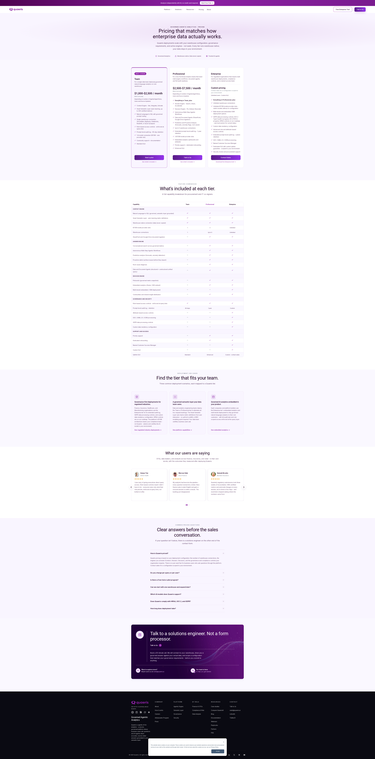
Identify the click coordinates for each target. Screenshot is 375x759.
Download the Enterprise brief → (226, 162)
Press (156, 721)
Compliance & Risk (198, 710)
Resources (190, 9)
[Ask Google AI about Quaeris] (149, 712)
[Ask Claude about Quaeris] (140, 712)
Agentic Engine (178, 706)
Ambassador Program (162, 718)
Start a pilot (149, 157)
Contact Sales (226, 157)
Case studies (215, 706)
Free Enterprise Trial (343, 9)
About (209, 9)
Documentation (216, 718)
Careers (157, 714)
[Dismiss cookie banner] (223, 742)
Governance (178, 714)
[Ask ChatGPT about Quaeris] (132, 712)
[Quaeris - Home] (16, 9)
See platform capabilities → (182, 430)
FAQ (212, 733)
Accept (218, 751)
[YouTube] (244, 755)
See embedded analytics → (220, 430)
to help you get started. (203, 671)
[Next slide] (244, 487)
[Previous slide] (131, 487)
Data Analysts (196, 714)
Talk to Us (360, 9)
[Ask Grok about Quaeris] (145, 712)
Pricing (201, 9)
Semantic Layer (178, 710)
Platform (167, 9)
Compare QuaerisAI (217, 710)
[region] (187, 279)
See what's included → (149, 162)
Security (176, 718)
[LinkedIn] (229, 755)
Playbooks (214, 725)
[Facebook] (239, 755)
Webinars (214, 721)
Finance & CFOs (197, 706)
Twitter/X (233, 718)
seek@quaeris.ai (158, 671)
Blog (212, 714)
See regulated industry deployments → (147, 430)
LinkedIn (232, 714)
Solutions (178, 9)
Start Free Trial (207, 3)
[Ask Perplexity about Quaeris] (136, 712)
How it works (159, 710)
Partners (213, 729)
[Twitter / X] (234, 755)
